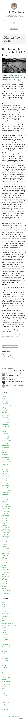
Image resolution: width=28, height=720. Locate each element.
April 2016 (5, 586)
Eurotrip (4, 622)
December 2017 (6, 551)
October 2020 (6, 492)
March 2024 (5, 435)
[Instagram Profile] (14, 22)
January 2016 (5, 592)
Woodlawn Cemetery (16, 77)
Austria (4, 604)
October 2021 (5, 475)
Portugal (4, 667)
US (3, 691)
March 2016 (5, 588)
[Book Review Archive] (15, 20)
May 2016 (4, 585)
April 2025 (5, 414)
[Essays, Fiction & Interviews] (21, 20)
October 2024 (5, 422)
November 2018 (6, 532)
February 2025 (6, 415)
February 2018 (6, 548)
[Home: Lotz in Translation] (4, 20)
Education (4, 616)
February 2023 (6, 457)
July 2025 (4, 408)
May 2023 (4, 452)
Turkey (4, 688)
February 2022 (6, 470)
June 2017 (4, 562)
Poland (4, 663)
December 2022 (6, 461)
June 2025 (5, 410)
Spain (3, 683)
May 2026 (4, 396)
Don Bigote (5, 615)
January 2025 (5, 417)
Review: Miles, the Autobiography (13, 52)
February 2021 (6, 485)
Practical (4, 669)
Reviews (4, 336)
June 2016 (4, 583)
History (4, 632)
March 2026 (5, 400)
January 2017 (5, 571)
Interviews (5, 639)
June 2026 (5, 395)
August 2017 (5, 558)
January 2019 (5, 529)
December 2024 (6, 419)
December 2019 (6, 510)
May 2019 (4, 522)
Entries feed (5, 706)
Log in (3, 704)
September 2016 (6, 578)
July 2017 (4, 560)
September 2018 (6, 536)
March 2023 (5, 456)
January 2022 (5, 471)
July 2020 (4, 497)
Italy (3, 642)
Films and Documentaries (9, 625)
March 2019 (5, 525)
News (3, 653)
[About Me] (7, 20)
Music (20, 334)
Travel (4, 686)
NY (3, 655)
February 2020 (6, 506)
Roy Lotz (6, 334)
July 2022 (4, 466)
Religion (4, 672)
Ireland (4, 641)
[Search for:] (10, 346)
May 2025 (4, 412)
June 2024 (5, 429)
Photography (5, 660)
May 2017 (4, 564)
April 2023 (5, 454)
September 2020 (6, 494)
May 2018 (4, 543)
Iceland (4, 636)
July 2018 (4, 539)
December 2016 (6, 572)
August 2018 (5, 537)
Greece (4, 630)
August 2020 (5, 496)
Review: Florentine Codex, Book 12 (11, 359)
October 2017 (5, 555)
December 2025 (6, 405)
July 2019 (4, 518)
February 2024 (6, 436)
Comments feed (6, 707)
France (4, 627)
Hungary (4, 634)
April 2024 (5, 433)
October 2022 (5, 464)
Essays (3, 620)
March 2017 (5, 567)
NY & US (4, 656)
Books (17, 334)
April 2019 (5, 524)
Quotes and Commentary (9, 670)
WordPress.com (6, 709)
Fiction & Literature (7, 623)
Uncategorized (6, 690)
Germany (4, 629)
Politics (4, 665)
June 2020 (5, 499)
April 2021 (5, 482)
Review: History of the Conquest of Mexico (13, 361)
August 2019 (5, 517)
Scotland (4, 679)
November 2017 (6, 553)
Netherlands (5, 651)
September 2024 (6, 424)
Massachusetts (6, 644)
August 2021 (5, 476)
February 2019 (6, 527)
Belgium (4, 606)
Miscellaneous (6, 646)
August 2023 (5, 447)
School (4, 676)
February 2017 (6, 569)
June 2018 (4, 541)
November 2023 (6, 442)
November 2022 (6, 463)
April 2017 (4, 565)
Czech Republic (6, 613)
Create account (6, 702)
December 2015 (6, 593)
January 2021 (5, 487)
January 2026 (5, 403)
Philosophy (5, 658)
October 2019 (5, 513)
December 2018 (6, 531)
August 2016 (5, 579)
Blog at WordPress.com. (14, 716)
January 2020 (6, 508)
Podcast (4, 662)
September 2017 (6, 557)
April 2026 (5, 398)
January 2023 (5, 459)
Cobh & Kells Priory (7, 357)
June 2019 (4, 520)
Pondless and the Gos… (12, 374)
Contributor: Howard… (12, 370)
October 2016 (5, 576)
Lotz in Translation (14, 12)
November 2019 (6, 511)
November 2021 (6, 473)
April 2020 (5, 503)
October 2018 (5, 534)
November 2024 (6, 421)
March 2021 (5, 483)
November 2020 (6, 490)
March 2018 (5, 546)
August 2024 (5, 426)
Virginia (4, 693)
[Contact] (9, 20)
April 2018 (5, 544)
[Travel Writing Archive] (12, 20)
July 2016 (4, 581)
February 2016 (6, 590)
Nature (4, 649)
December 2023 (6, 440)
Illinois (4, 637)
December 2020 (6, 489)
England (4, 618)
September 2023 (6, 445)
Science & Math (6, 677)
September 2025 (6, 407)
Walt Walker (9, 381)
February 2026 (6, 402)
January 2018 (5, 550)
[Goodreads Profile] (23, 20)
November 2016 (6, 574)
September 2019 (6, 515)
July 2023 (4, 449)
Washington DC (6, 695)
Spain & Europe (6, 684)
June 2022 (5, 468)
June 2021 (4, 480)
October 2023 (5, 443)
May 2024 (4, 431)
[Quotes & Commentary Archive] (18, 20)
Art (3, 602)
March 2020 (5, 504)
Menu (15, 28)
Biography (12, 334)
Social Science (6, 681)
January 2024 (5, 438)
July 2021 (4, 478)
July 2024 (4, 428)
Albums (4, 601)
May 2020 (5, 501)
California (4, 611)
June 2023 (5, 450)
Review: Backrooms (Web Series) (11, 363)
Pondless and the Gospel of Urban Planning (9, 354)
